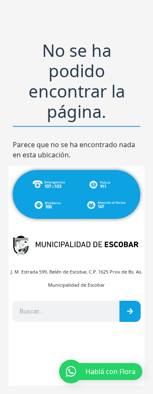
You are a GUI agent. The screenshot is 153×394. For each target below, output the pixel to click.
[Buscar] (130, 311)
